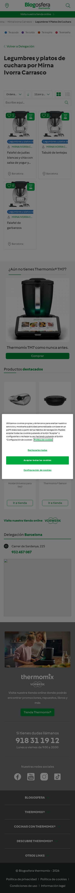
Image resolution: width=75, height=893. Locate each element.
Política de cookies (43, 439)
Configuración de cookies (38, 470)
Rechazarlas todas (37, 450)
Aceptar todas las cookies (37, 460)
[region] (37, 446)
